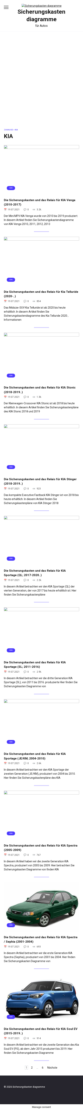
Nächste (52, 1067)
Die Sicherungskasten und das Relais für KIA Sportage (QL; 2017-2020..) (35, 573)
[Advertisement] (41, 83)
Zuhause (8, 130)
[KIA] (41, 193)
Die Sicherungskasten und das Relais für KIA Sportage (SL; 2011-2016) (35, 665)
